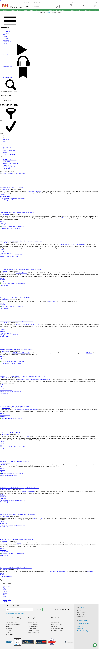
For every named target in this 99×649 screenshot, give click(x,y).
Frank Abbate (5, 214)
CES (1, 445)
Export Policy (70, 646)
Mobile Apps (70, 642)
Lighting (5, 43)
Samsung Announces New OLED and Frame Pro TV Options (16, 298)
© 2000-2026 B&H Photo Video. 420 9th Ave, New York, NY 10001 (19, 646)
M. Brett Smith (5, 351)
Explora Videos (7, 55)
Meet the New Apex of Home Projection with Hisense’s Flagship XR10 (18, 212)
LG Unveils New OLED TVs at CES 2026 (10, 433)
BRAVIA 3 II (89, 353)
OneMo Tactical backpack (28, 491)
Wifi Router (3, 416)
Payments (8, 626)
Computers (6, 40)
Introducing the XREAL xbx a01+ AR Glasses (11, 188)
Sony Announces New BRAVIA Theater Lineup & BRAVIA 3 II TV (16, 349)
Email (8, 609)
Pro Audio (5, 38)
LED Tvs (2, 251)
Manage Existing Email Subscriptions (15, 613)
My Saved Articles (7, 77)
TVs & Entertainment (5, 575)
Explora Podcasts (7, 66)
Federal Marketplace (56, 620)
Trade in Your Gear (84, 623)
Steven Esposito (6, 189)
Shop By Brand (9, 632)
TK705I (34, 518)
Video (4, 35)
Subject (2, 157)
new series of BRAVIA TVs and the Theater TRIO (73, 244)
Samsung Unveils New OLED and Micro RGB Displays (14, 461)
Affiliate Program (32, 628)
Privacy (60, 646)
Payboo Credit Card (33, 626)
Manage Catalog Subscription (13, 624)
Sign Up (39, 609)
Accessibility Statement (82, 646)
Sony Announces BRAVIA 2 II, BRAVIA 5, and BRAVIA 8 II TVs (16, 568)
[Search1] (11, 84)
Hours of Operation (33, 624)
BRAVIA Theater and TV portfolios (21, 353)
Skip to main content (5, 1)
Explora (5, 99)
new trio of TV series (21, 273)
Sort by (2, 135)
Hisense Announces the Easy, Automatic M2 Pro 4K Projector (16, 539)
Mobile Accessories (5, 415)
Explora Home (7, 31)
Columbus (48, 12)
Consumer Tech (7, 42)
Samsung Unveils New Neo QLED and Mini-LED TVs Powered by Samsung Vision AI (22, 376)
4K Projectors (3, 523)
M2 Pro (19, 543)
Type (1, 144)
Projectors (3, 223)
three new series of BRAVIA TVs (57, 571)
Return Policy (9, 620)
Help (87, 2)
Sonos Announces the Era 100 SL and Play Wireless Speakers (16, 321)
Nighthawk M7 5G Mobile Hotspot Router (26, 409)
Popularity (6, 139)
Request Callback (83, 620)
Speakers (2, 331)
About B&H (30, 620)
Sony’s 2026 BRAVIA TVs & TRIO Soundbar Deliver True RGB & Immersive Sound (21, 241)
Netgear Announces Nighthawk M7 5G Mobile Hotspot (14, 406)
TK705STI (40, 518)
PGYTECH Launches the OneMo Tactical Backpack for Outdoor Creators (19, 488)
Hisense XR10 (59, 218)
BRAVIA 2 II (90, 571)
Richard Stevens (6, 463)
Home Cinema (4, 225)
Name (4, 141)
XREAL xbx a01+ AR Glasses (34, 191)
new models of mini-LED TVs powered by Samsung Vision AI (33, 379)
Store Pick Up (81, 626)
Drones (5, 36)
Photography (6, 33)
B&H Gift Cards (81, 629)
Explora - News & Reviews (57, 628)
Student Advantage (55, 622)
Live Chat (92, 2)
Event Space (54, 626)
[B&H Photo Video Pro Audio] (5, 6)
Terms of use (50, 646)
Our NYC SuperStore (33, 622)
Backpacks (3, 496)
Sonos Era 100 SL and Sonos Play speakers (27, 324)
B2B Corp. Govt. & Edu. (56, 624)
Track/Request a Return (11, 622)
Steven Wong (5, 516)
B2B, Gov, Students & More (14, 2)
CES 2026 (27, 436)
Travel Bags (3, 498)
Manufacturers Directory (34, 630)
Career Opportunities (33, 632)
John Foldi (4, 243)
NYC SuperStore (76, 2)
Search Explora (4, 91)
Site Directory (9, 630)
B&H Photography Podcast (57, 630)
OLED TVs (2, 280)
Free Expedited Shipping (83, 631)
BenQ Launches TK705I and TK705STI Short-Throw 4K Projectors (17, 514)
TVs (1, 358)
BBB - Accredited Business (9, 642)
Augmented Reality (5, 196)
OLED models (51, 301)
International (9, 628)
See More (2, 194)
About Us (82, 2)
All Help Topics (9, 634)
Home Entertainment (6, 253)
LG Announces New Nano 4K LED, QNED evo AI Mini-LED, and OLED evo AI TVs (21, 269)
